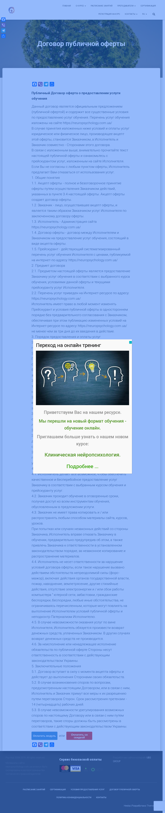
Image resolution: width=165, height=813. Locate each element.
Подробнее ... (82, 466)
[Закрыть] (130, 342)
